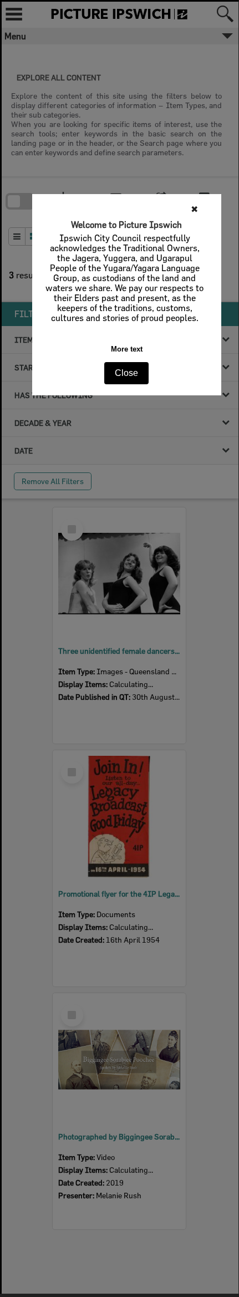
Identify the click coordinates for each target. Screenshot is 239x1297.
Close (126, 373)
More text (127, 349)
